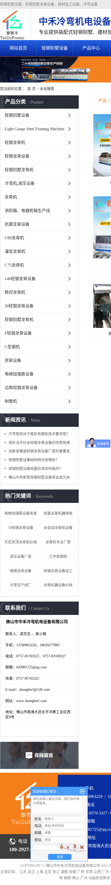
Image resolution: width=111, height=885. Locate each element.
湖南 (65, 872)
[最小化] (82, 791)
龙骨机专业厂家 (58, 542)
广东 (106, 872)
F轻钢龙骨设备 (18, 333)
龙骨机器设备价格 (58, 585)
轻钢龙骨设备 (17, 156)
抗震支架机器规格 (58, 513)
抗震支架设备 (17, 224)
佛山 (76, 878)
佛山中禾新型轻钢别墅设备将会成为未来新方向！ (41, 477)
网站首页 (18, 48)
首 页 (31, 89)
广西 (81, 872)
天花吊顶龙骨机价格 (20, 542)
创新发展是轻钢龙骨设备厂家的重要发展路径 (41, 451)
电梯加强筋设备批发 (20, 513)
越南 (68, 878)
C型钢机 (12, 347)
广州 (84, 878)
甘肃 (89, 872)
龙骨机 (11, 197)
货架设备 (13, 360)
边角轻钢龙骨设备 (21, 387)
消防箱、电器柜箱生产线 (27, 210)
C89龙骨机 (14, 238)
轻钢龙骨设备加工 (58, 571)
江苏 (23, 872)
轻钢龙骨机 (15, 142)
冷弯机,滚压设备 (20, 183)
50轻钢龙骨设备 (19, 306)
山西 (98, 872)
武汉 (32, 872)
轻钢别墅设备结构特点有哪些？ (33, 460)
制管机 (11, 401)
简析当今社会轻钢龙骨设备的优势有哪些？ (41, 443)
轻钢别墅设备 (55, 48)
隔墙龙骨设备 (20, 571)
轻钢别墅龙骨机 (19, 170)
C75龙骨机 (14, 265)
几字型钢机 (58, 556)
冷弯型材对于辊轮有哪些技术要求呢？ (38, 434)
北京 (48, 872)
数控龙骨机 (15, 292)
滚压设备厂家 (20, 556)
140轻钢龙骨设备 (20, 278)
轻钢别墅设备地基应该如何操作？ (35, 469)
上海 (40, 872)
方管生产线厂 (20, 585)
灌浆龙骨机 (15, 251)
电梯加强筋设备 (19, 374)
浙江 (56, 872)
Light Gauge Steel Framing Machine (34, 129)
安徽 (73, 872)
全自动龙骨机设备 (58, 528)
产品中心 (91, 48)
